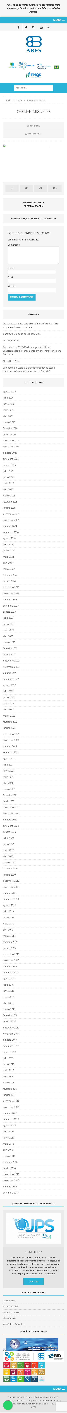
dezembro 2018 (11, 954)
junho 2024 (8, 550)
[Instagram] (33, 27)
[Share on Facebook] (12, 188)
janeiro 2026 (9, 434)
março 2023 (9, 642)
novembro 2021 (11, 740)
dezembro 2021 (11, 734)
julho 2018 (8, 984)
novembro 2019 (11, 886)
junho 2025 (8, 477)
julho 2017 (8, 1058)
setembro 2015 (11, 1192)
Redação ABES (34, 133)
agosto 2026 (9, 391)
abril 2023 (8, 636)
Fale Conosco (9, 1300)
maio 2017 (8, 1070)
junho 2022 (8, 697)
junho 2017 (8, 1064)
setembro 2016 (11, 1119)
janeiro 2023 (9, 654)
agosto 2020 (9, 831)
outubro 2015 (10, 1186)
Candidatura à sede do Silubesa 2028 (22, 333)
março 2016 (9, 1156)
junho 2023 (8, 624)
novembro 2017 (11, 1033)
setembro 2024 (11, 532)
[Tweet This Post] (26, 188)
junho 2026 (8, 403)
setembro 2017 (11, 1045)
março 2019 (9, 935)
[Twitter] (26, 27)
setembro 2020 (11, 825)
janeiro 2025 (9, 507)
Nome (11, 268)
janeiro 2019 (9, 948)
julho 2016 (8, 1131)
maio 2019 (8, 923)
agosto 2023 (9, 611)
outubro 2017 (10, 1039)
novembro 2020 (11, 813)
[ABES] (33, 44)
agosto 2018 (9, 978)
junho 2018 (8, 990)
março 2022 (9, 715)
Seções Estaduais (11, 1312)
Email (10, 277)
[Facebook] (18, 27)
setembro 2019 (11, 899)
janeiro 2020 (9, 874)
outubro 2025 (10, 452)
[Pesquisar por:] (33, 87)
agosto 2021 (9, 758)
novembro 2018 (11, 960)
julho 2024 (8, 544)
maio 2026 (8, 409)
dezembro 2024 (11, 513)
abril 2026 (8, 416)
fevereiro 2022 (10, 721)
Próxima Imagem (33, 206)
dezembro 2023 (11, 587)
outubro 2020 (10, 819)
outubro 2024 (10, 526)
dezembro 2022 (11, 660)
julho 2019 (8, 911)
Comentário (14, 244)
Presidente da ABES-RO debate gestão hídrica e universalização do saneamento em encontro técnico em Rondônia (32, 351)
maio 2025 (8, 483)
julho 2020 (8, 837)
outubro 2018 (10, 966)
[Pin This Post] (40, 188)
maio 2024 (8, 556)
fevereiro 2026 (10, 428)
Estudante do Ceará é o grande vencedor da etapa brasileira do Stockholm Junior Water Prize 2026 (29, 369)
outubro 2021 (10, 746)
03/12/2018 (35, 125)
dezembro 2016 (11, 1100)
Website (12, 286)
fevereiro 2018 (10, 1015)
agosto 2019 (9, 905)
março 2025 (9, 495)
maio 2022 (8, 703)
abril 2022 (8, 709)
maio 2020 (8, 850)
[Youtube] (41, 27)
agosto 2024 (9, 538)
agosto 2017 (9, 1052)
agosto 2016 (9, 1125)
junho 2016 (8, 1137)
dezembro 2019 (11, 880)
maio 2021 (8, 776)
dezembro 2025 (11, 440)
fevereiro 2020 (10, 868)
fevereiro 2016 (10, 1162)
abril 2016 (8, 1149)
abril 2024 (8, 562)
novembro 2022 (11, 666)
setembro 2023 (11, 605)
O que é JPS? (33, 1252)
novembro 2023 (11, 593)
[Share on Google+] (54, 188)
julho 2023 (8, 617)
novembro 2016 (11, 1107)
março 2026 (9, 422)
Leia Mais (34, 1281)
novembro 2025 (11, 446)
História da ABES (10, 1306)
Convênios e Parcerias (13, 1324)
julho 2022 (8, 691)
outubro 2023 (10, 599)
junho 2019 (8, 917)
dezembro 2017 (11, 1027)
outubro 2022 (10, 672)
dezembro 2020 (11, 807)
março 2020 (9, 862)
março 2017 (9, 1082)
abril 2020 (8, 856)
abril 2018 (8, 1003)
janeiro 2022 (9, 727)
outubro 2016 (10, 1113)
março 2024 (9, 568)
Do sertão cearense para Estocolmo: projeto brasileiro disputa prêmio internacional (30, 325)
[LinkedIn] (48, 27)
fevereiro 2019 (10, 941)
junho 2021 (8, 770)
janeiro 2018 (9, 1021)
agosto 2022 (9, 685)
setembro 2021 (11, 752)
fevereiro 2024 (10, 575)
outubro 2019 (10, 893)
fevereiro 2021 (10, 795)
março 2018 (9, 1009)
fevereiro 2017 (10, 1088)
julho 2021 (8, 764)
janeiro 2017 (9, 1094)
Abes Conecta (9, 1318)
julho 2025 (8, 471)
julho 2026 (8, 397)
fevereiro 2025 (10, 501)
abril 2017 (8, 1076)
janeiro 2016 (9, 1168)
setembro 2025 (11, 458)
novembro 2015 (11, 1180)
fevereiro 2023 (10, 648)
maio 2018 (8, 997)
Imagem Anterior (33, 202)
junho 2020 (8, 844)
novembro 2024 (11, 520)
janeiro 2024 (9, 581)
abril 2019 (8, 929)
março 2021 (9, 789)
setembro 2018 (11, 972)
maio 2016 (8, 1143)
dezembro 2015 (11, 1174)
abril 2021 (8, 782)
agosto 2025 (9, 465)
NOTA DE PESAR (11, 340)
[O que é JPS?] (33, 1242)
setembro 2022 (11, 678)
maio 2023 (8, 630)
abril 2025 (8, 489)
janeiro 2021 (9, 801)
